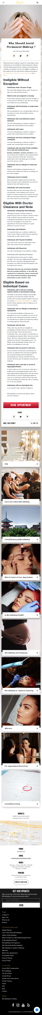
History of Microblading (9, 935)
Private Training (7, 981)
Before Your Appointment (10, 953)
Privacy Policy (6, 960)
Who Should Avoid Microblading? (12, 945)
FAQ (6, 464)
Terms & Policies (7, 958)
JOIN (21, 905)
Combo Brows (26, 73)
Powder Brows (16, 73)
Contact (4, 991)
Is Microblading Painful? (14, 615)
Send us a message (21, 882)
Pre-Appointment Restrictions (16, 766)
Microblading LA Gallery (9, 999)
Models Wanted (7, 930)
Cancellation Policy (12, 804)
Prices (4, 983)
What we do (5, 920)
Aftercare (8, 728)
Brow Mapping (6, 971)
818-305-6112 (21, 851)
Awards (4, 922)
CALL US (35, 423)
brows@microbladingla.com (23, 301)
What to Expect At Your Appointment (19, 577)
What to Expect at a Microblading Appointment (16, 937)
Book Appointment (21, 405)
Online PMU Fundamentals (10, 968)
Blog (3, 988)
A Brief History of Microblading (17, 539)
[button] (37, 1010)
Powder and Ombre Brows (10, 978)
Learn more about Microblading (17, 502)
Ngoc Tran (5, 917)
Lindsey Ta (5, 915)
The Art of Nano (7, 973)
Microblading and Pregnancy (16, 653)
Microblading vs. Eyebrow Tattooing (19, 691)
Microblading (7, 73)
